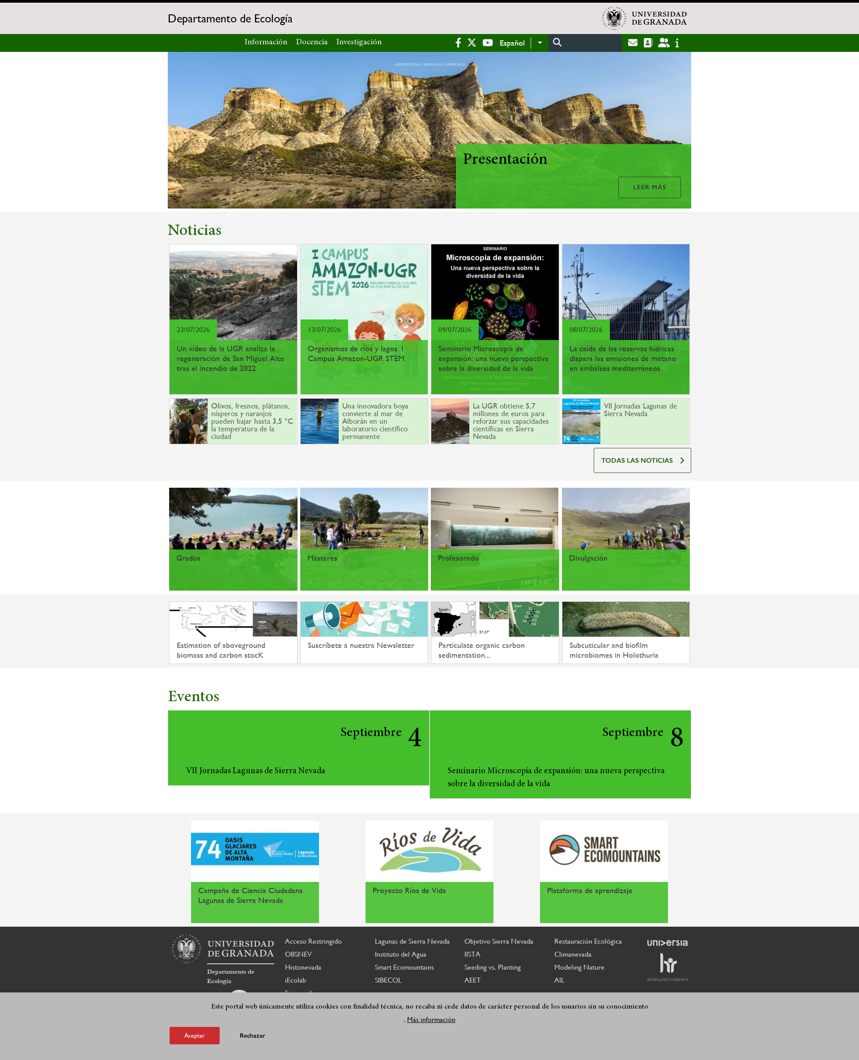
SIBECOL (388, 980)
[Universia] (667, 942)
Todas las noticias (637, 460)
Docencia (311, 42)
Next (680, 132)
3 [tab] (437, 202)
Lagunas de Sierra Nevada (412, 941)
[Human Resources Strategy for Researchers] (667, 967)
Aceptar (194, 1035)
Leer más (649, 187)
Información (266, 42)
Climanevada (572, 954)
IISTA (472, 954)
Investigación (359, 42)
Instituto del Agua (400, 954)
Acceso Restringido (313, 941)
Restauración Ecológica (588, 941)
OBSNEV (298, 954)
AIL (559, 980)
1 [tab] (422, 202)
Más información (431, 1019)
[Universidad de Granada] (645, 18)
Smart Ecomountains (404, 967)
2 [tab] (429, 203)
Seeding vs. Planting (492, 967)
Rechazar (252, 1035)
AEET (472, 980)
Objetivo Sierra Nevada (498, 941)
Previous (178, 132)
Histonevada (303, 967)
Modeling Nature (579, 967)
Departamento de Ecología (230, 18)
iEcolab (295, 980)
